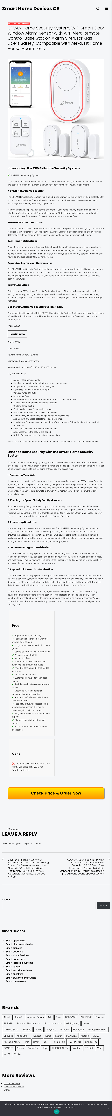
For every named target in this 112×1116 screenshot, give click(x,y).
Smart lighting (13, 966)
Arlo (50, 1017)
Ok (56, 1111)
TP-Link (89, 1048)
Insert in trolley (17, 334)
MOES (96, 1035)
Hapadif (64, 1029)
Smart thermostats (16, 981)
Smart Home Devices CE (30, 8)
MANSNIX (71, 1035)
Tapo (45, 1048)
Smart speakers (14, 973)
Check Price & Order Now (56, 793)
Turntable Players (12, 1083)
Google (27, 1029)
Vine (99, 1048)
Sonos (20, 1048)
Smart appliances (15, 940)
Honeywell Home (97, 1029)
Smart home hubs (15, 959)
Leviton (37, 1035)
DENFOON (71, 1017)
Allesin (7, 1017)
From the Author (53, 1023)
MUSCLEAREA (12, 1041)
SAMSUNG (91, 1041)
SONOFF (8, 1048)
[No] (108, 1108)
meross (85, 1035)
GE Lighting (72, 1023)
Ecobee (100, 1017)
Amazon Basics (35, 1017)
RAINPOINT (75, 1041)
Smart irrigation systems (19, 962)
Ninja (26, 1041)
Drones (7, 1090)
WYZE (7, 1054)
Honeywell (78, 1029)
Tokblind (76, 1048)
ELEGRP (8, 1023)
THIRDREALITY (60, 1048)
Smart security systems (18, 23)
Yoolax (17, 1054)
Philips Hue (59, 1041)
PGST (46, 1041)
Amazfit (19, 1017)
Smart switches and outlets (21, 977)
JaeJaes (8, 1035)
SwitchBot (33, 1048)
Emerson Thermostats (29, 1023)
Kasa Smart (23, 1035)
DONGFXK (86, 1017)
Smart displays (14, 947)
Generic (87, 1023)
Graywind (51, 1029)
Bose (58, 1017)
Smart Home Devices (17, 955)
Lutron (58, 1035)
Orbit (36, 1041)
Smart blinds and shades (19, 944)
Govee (38, 1029)
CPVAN (16, 829)
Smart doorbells (14, 951)
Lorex (48, 1035)
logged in (19, 843)
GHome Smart (11, 1029)
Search (6, 899)
